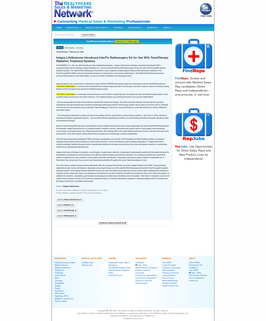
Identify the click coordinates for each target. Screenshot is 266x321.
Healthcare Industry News (65, 262)
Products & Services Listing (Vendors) (170, 274)
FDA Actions (60, 293)
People (57, 288)
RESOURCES (134, 27)
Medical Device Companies (146, 267)
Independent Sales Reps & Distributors (119, 263)
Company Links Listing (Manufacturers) (171, 269)
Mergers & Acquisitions (64, 298)
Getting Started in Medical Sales (118, 271)
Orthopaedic (59, 283)
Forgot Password (169, 265)
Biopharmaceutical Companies (142, 271)
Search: (68, 199)
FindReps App (87, 262)
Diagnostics (59, 270)
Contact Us (193, 280)
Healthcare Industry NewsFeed (112, 223)
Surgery (58, 285)
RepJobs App (87, 265)
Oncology (58, 280)
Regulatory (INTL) (62, 296)
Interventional (60, 275)
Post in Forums (168, 278)
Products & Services (143, 280)
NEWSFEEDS (73, 27)
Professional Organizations (146, 275)
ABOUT (167, 27)
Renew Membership (170, 280)
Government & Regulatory (145, 278)
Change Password (169, 283)
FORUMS (118, 27)
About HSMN (194, 262)
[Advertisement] (146, 10)
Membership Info (195, 265)
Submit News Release (198, 275)
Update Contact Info (170, 285)
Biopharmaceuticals (63, 267)
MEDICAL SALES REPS (96, 27)
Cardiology (59, 272)
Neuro (57, 278)
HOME (59, 27)
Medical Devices (61, 265)
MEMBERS (152, 27)
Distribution (59, 290)
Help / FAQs (142, 265)
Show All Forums (115, 275)
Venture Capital (61, 301)
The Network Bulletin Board (119, 267)
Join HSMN (166, 262)
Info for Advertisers (196, 278)
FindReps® (139, 262)
